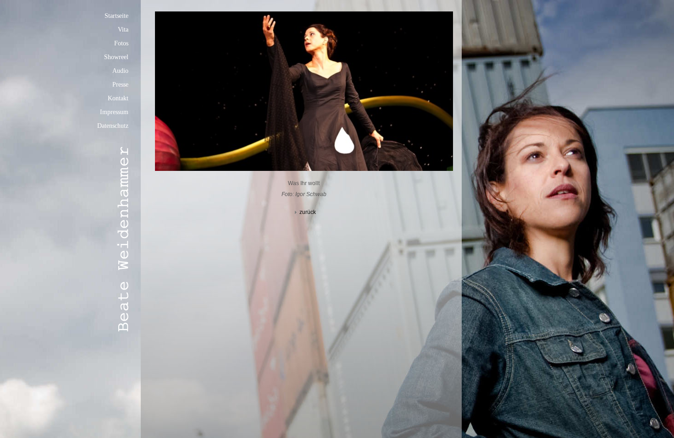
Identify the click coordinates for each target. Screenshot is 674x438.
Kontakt (118, 98)
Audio (120, 70)
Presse (120, 84)
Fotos (121, 43)
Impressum (114, 112)
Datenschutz (112, 125)
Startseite (116, 15)
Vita (123, 29)
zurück (307, 212)
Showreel (116, 57)
